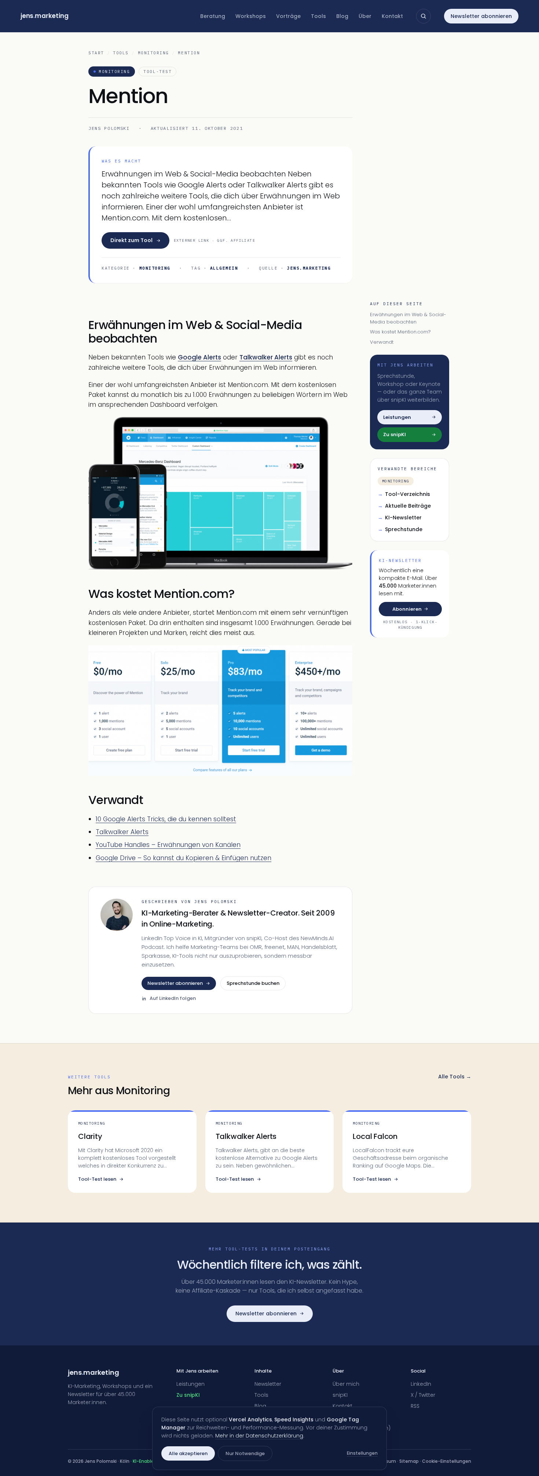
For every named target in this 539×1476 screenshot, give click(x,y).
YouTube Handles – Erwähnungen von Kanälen (168, 844)
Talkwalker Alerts (265, 357)
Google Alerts (199, 357)
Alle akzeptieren (188, 1453)
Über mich (346, 1384)
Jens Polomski (109, 128)
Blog (342, 16)
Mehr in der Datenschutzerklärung (259, 1435)
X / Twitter (423, 1395)
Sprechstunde (400, 529)
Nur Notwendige (245, 1453)
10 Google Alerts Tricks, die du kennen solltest (166, 819)
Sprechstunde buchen (253, 983)
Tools (318, 16)
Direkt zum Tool (131, 240)
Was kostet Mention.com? (400, 331)
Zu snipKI (188, 1395)
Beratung (212, 16)
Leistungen (190, 1384)
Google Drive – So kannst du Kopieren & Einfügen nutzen (183, 858)
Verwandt (381, 342)
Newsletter (267, 1384)
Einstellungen (362, 1453)
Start (96, 52)
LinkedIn (421, 1384)
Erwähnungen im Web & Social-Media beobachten (408, 318)
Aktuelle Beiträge (404, 505)
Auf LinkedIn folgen (173, 998)
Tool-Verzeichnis (404, 494)
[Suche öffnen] (423, 16)
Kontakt (392, 16)
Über (365, 16)
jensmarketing (45, 15)
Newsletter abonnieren (481, 16)
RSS (415, 1406)
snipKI (340, 1395)
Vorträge (288, 16)
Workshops (250, 16)
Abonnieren (407, 609)
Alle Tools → (454, 1076)
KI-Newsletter (400, 517)
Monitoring (153, 52)
